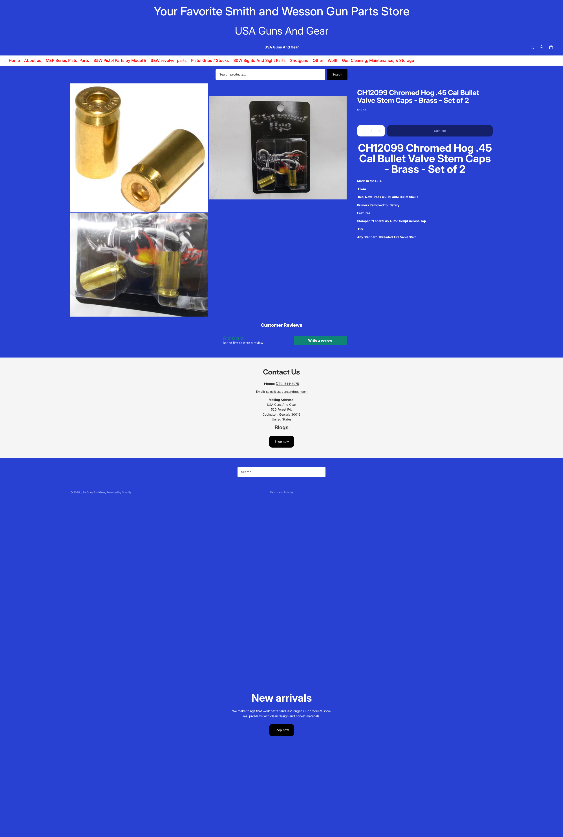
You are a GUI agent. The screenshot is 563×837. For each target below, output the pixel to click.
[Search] (532, 47)
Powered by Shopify (119, 492)
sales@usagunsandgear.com (286, 391)
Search (337, 74)
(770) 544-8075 (287, 383)
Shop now (281, 441)
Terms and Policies (281, 492)
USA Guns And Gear (92, 492)
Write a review (320, 340)
